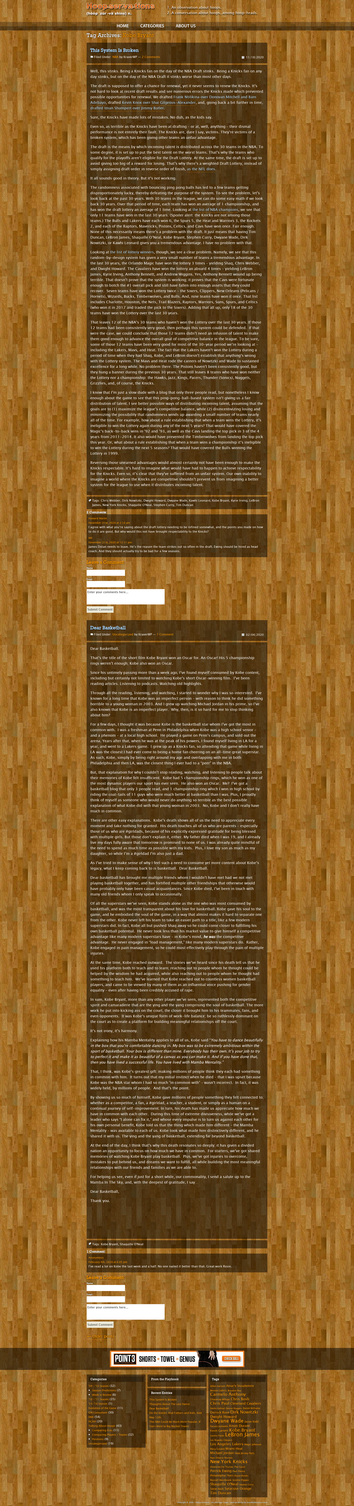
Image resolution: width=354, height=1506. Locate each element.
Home (123, 26)
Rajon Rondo (241, 1475)
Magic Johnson (252, 1444)
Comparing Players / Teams (109, 1435)
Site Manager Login (219, 1502)
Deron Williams (251, 1408)
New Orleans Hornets (221, 1457)
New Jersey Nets (244, 1453)
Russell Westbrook (221, 1480)
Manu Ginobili (217, 1449)
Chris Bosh (240, 1399)
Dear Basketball (108, 627)
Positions (98, 1439)
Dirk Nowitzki (132, 500)
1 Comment (165, 634)
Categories (152, 26)
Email (89, 579)
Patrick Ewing (221, 1470)
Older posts (100, 1336)
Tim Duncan (184, 505)
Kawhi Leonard (199, 500)
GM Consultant (97, 1413)
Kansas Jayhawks (219, 1426)
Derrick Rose (219, 1412)
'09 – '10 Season (98, 1386)
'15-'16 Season (97, 1404)
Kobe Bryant (220, 500)
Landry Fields (217, 1435)
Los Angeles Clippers (221, 1440)
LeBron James (242, 1434)
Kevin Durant (239, 1425)
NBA (115, 57)
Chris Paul (219, 1403)
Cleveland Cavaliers (245, 1403)
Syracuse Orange (238, 1488)
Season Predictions (104, 1390)
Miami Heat (233, 1448)
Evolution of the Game (102, 1408)
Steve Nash (217, 1489)
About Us (186, 26)
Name (90, 568)
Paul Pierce (238, 1471)
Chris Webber (110, 500)
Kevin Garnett (219, 1431)
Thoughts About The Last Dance (169, 1404)
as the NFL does (201, 169)
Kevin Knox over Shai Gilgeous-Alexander (159, 102)
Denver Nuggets (234, 1408)
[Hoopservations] (121, 10)
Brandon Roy (234, 1390)
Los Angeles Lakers (226, 1444)
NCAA (92, 1421)
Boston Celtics (218, 1390)
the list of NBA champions (215, 210)
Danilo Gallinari (217, 1408)
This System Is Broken (114, 50)
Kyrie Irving (239, 500)
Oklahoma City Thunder (222, 1467)
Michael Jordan (222, 1453)
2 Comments (151, 57)
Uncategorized (122, 634)
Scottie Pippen (240, 1480)
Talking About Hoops (101, 1426)
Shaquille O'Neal (140, 505)
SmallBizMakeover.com (257, 1502)
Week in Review (101, 1395)
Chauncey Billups (220, 1399)
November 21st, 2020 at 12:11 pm (110, 542)
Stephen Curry (164, 505)
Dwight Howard (154, 500)
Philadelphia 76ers (222, 1476)
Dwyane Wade (177, 500)
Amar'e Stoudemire (240, 1386)
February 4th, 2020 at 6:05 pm (107, 1262)
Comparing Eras (102, 1430)
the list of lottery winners (132, 252)
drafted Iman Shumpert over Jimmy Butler (127, 108)
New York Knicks (114, 505)
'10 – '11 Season (98, 1399)
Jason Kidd (251, 1422)
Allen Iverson (217, 1386)
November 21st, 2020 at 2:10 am (109, 523)
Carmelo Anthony (228, 1394)
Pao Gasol (240, 1467)
